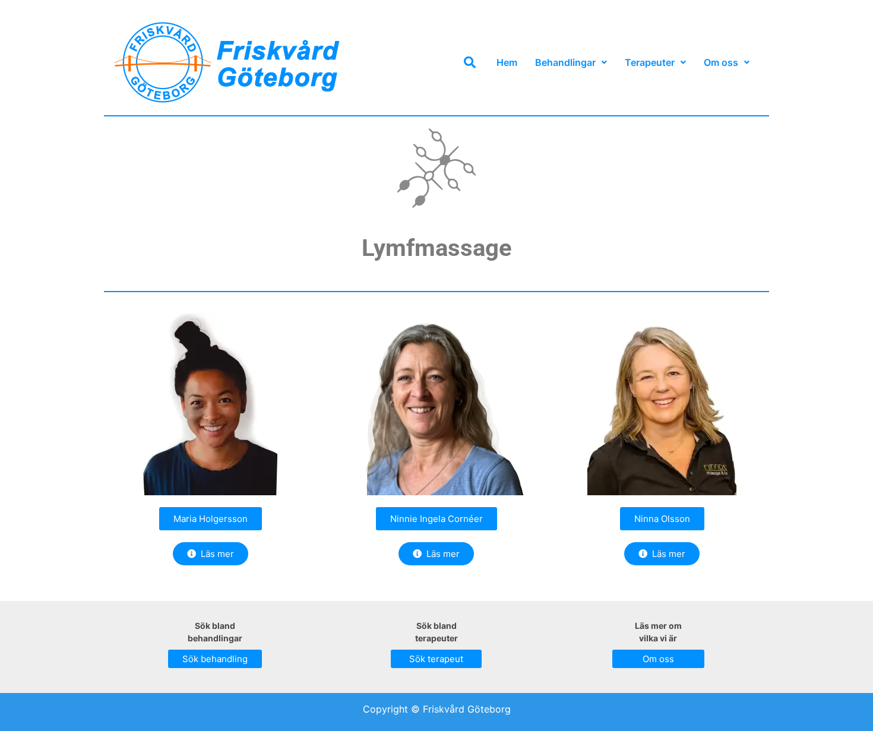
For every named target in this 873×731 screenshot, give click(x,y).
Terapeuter (650, 62)
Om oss (721, 62)
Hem (506, 62)
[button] (571, 62)
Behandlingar (565, 62)
